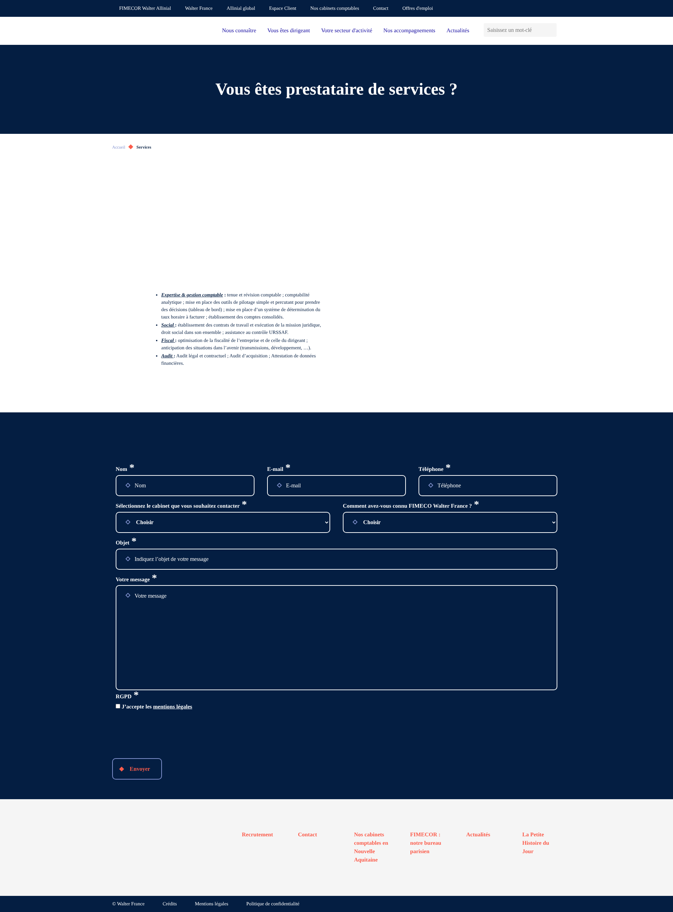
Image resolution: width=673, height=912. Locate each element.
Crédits (170, 904)
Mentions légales (211, 904)
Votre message (136, 580)
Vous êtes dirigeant (288, 31)
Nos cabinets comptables (334, 8)
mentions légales (172, 707)
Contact (380, 8)
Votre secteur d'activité (346, 31)
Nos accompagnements (409, 31)
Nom (125, 469)
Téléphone (435, 469)
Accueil (118, 147)
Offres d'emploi (417, 8)
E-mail (279, 469)
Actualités (458, 31)
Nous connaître (239, 31)
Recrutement (257, 835)
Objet (126, 543)
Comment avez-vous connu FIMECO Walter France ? (411, 506)
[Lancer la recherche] (551, 30)
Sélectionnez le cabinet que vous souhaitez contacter (181, 506)
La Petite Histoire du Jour (535, 843)
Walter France (199, 8)
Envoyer (140, 769)
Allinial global (241, 8)
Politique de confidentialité (273, 904)
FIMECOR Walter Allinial (145, 8)
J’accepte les (157, 707)
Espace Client (282, 8)
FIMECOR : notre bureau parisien (425, 843)
